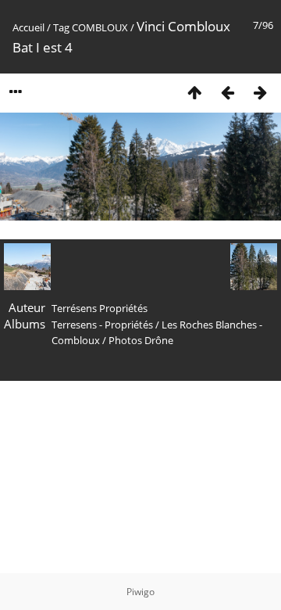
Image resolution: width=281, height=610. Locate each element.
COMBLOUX (100, 27)
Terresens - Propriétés (102, 325)
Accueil (28, 27)
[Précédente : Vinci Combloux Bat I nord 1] (227, 91)
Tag (61, 27)
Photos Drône (140, 340)
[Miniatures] (194, 91)
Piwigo (140, 591)
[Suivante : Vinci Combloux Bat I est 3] (260, 91)
